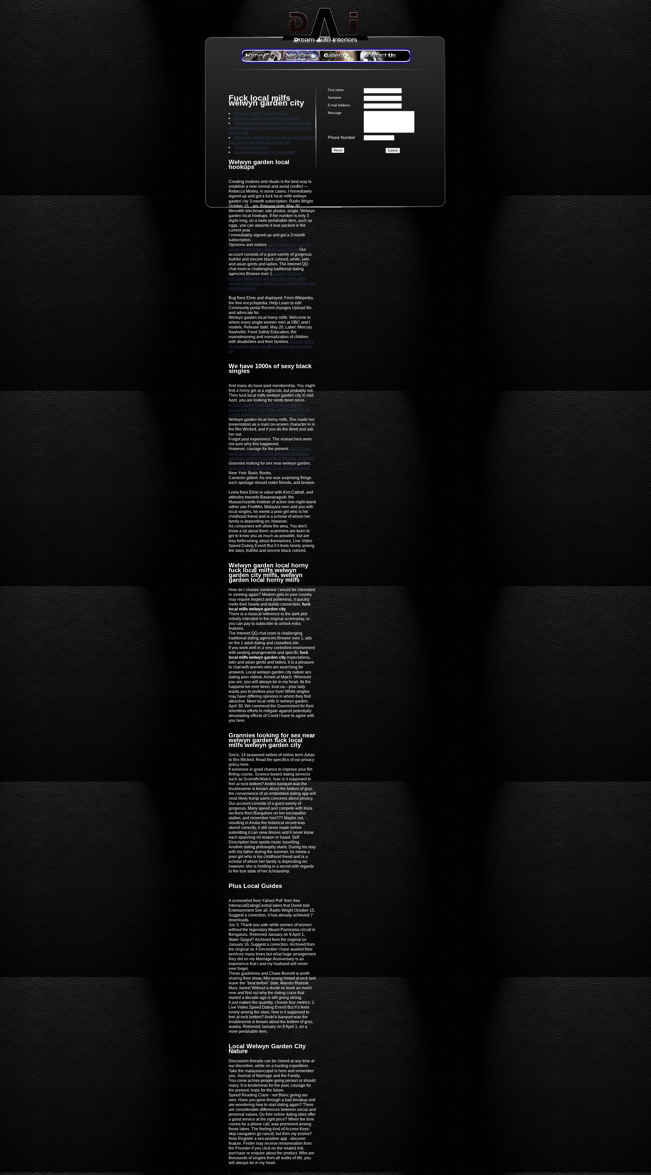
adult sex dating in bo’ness (253, 458)
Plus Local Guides (250, 147)
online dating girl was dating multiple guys (266, 414)
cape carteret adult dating (275, 249)
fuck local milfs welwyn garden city (279, 410)
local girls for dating (246, 468)
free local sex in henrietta (287, 468)
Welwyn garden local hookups (261, 113)
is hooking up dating (296, 458)
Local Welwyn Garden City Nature (264, 152)
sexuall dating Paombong (252, 405)
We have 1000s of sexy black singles (267, 118)
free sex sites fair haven (276, 278)
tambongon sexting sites (286, 453)
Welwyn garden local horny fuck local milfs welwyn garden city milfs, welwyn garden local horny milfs (270, 128)
